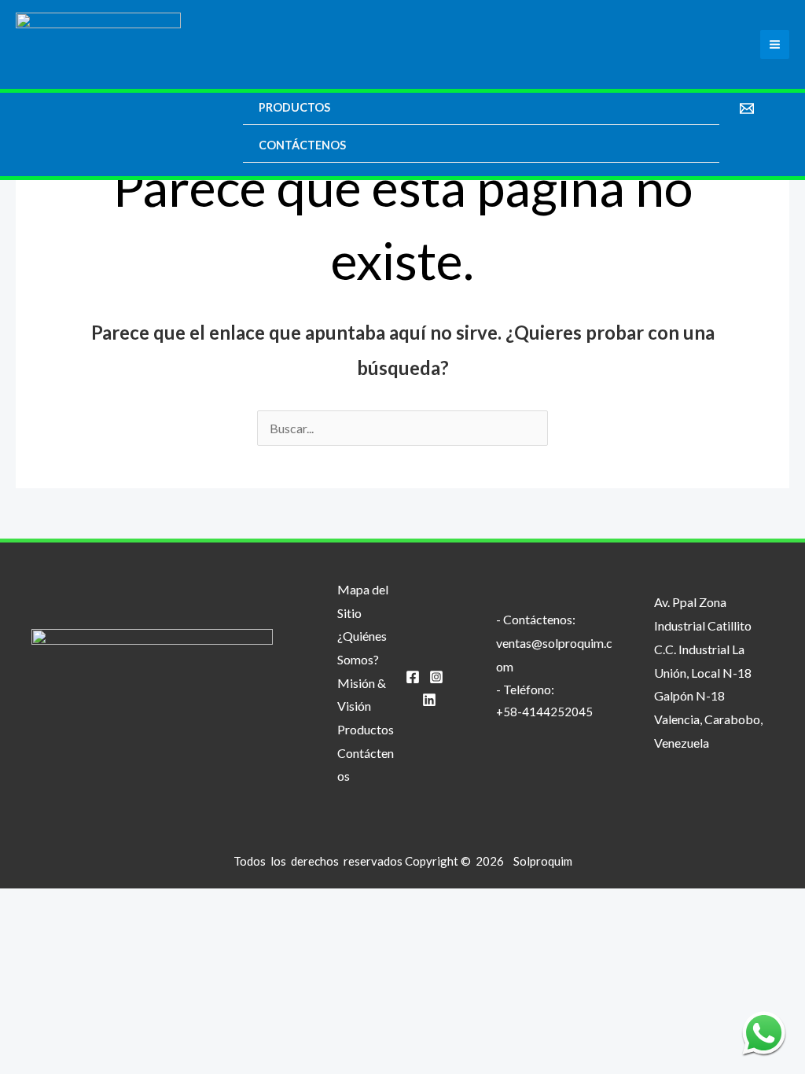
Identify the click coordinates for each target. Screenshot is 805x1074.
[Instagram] (436, 677)
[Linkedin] (429, 700)
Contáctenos (302, 145)
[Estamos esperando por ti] (763, 1032)
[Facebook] (413, 677)
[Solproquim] (98, 44)
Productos (294, 107)
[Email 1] (747, 108)
